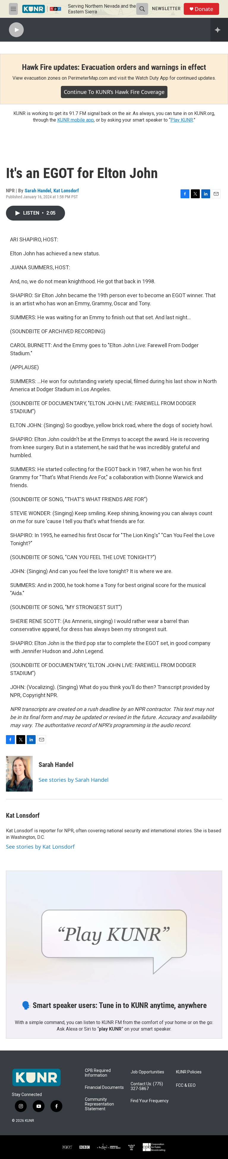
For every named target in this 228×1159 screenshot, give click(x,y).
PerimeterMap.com (88, 78)
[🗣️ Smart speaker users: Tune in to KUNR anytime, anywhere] (114, 931)
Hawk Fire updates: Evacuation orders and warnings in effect (114, 67)
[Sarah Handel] (19, 774)
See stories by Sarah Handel (74, 779)
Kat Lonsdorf (66, 191)
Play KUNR (181, 120)
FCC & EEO (186, 1085)
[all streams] (219, 30)
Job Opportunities (147, 1072)
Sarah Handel (38, 191)
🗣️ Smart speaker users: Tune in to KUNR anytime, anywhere (114, 1005)
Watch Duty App (151, 78)
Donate (204, 9)
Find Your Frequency (150, 1101)
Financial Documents (104, 1087)
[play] (16, 29)
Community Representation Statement (99, 1104)
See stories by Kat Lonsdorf (40, 846)
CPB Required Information (98, 1073)
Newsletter (166, 8)
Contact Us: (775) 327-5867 (147, 1086)
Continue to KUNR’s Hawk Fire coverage (114, 91)
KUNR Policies (189, 1072)
